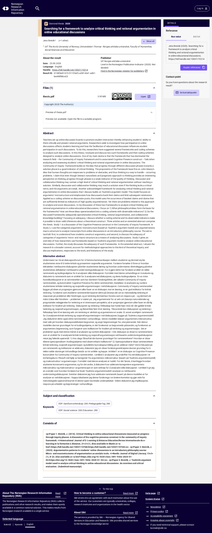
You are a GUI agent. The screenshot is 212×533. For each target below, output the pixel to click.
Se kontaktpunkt (188, 92)
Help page (150, 493)
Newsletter (155, 507)
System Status (152, 499)
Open (143, 96)
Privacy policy (157, 511)
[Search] (37, 8)
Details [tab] (171, 23)
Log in (200, 8)
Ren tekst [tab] (176, 36)
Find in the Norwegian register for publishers (122, 71)
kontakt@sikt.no (158, 528)
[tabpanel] (186, 52)
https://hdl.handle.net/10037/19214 (70, 70)
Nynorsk (19, 524)
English (30, 524)
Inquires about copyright (162, 520)
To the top (108, 489)
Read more (58, 495)
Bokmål (7, 524)
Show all (150, 41)
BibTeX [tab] (196, 36)
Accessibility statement (161, 516)
